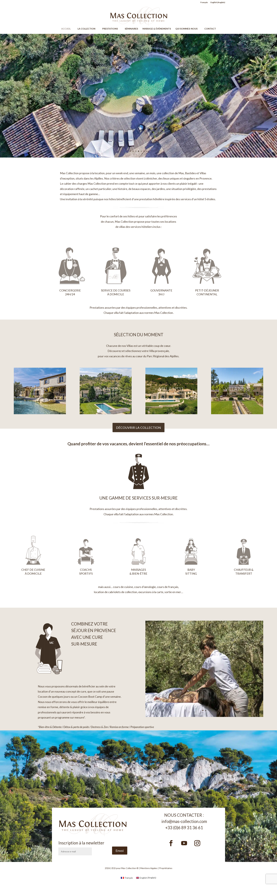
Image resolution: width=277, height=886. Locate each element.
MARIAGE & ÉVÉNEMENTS (156, 29)
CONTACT (210, 29)
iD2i (114, 868)
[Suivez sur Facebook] (171, 843)
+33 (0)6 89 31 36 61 (184, 827)
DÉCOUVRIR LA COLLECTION (138, 427)
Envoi (120, 850)
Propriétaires (165, 868)
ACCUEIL (67, 29)
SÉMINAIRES (131, 29)
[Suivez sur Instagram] (197, 843)
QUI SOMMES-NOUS (187, 29)
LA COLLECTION (88, 29)
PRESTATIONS (111, 29)
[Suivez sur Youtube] (184, 843)
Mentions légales (148, 868)
